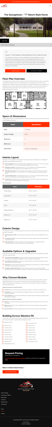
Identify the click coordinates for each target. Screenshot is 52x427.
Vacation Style (4, 401)
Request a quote (9, 358)
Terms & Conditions (26, 423)
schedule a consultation (19, 358)
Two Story (3, 399)
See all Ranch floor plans (10, 371)
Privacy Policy (26, 422)
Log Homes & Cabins (6, 395)
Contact (3, 413)
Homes (2, 411)
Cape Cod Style (4, 392)
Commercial (3, 404)
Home (2, 409)
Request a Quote (15, 70)
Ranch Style (3, 397)
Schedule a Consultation (36, 70)
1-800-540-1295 (26, 390)
